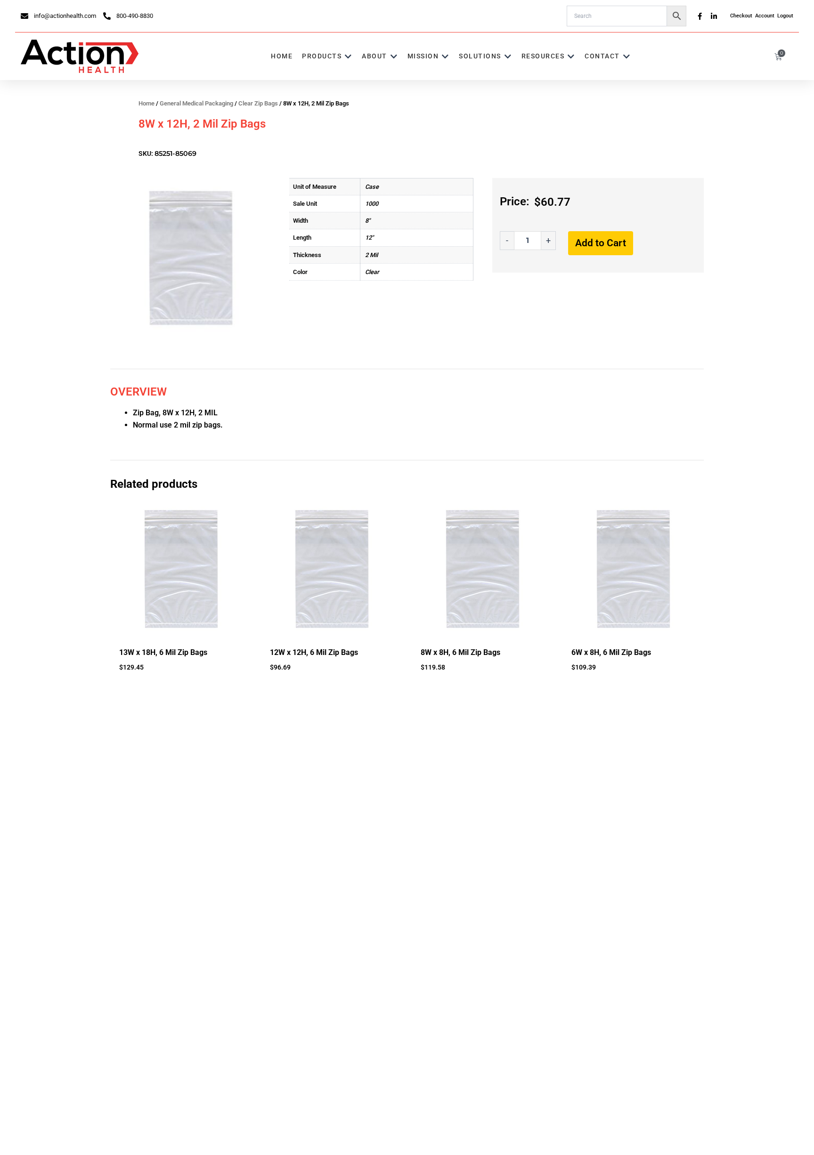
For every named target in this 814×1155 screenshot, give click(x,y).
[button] (327, 56)
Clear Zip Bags (258, 103)
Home (146, 103)
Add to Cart (600, 243)
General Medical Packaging (196, 103)
